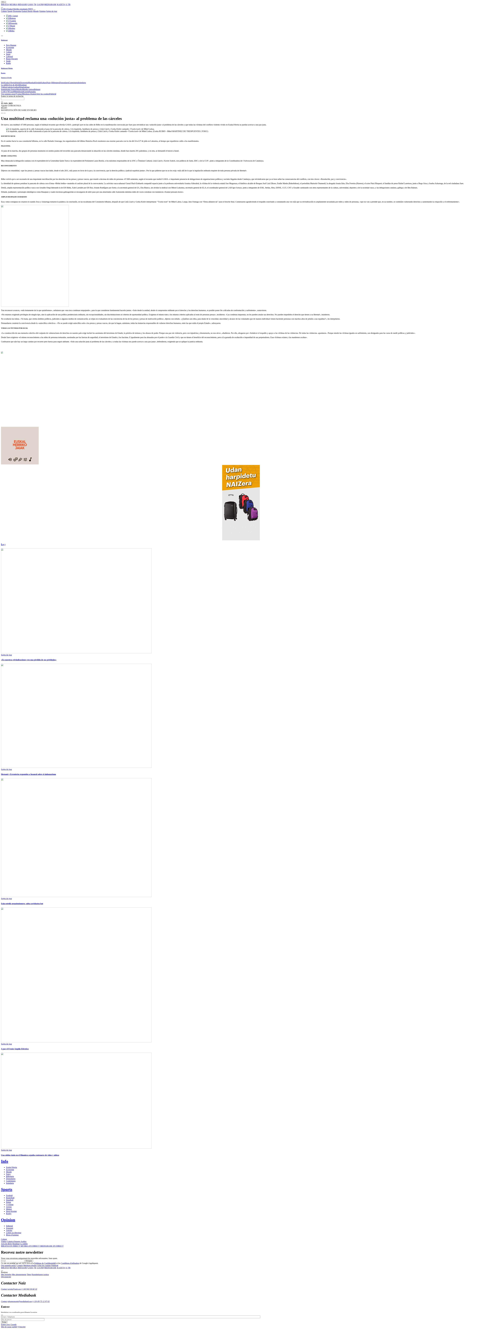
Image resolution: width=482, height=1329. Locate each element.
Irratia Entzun (11, 89)
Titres (29, 1274)
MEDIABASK (50, 4)
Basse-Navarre (12, 59)
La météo (4, 85)
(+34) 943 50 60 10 (29, 1289)
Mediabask (4, 40)
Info (2, 83)
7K (35, 4)
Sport (8, 54)
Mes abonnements (19, 1274)
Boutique (23, 85)
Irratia (3, 89)
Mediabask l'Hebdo (7, 68)
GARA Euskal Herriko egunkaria (14, 9)
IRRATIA (5, 4)
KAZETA (61, 4)
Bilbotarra (55, 83)
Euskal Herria (27, 11)
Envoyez (29, 1261)
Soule (8, 61)
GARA (30, 4)
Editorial (9, 1226)
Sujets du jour (51, 11)
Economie (10, 47)
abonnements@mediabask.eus (20, 1301)
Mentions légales (29, 94)
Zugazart (9, 1228)
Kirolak (38, 83)
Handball (9, 1200)
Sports (9, 11)
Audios (16, 87)
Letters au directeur (13, 1233)
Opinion (42, 11)
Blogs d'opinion (12, 1235)
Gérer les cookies (42, 94)
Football (9, 1195)
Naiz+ (49, 83)
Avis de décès (13, 85)
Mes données (6, 1274)
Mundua (31, 83)
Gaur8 (11, 92)
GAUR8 (40, 4)
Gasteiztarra (73, 83)
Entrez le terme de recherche (12, 96)
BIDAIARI (22, 4)
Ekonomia (17, 11)
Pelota (8, 1202)
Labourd (9, 56)
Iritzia (17, 83)
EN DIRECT (11, 1246)
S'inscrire (21, 1327)
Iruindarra (82, 83)
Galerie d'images (13, 1241)
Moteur (9, 1209)
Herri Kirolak (11, 1211)
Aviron (9, 1207)
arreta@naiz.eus (14, 1289)
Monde (36, 11)
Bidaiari (37, 89)
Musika (19, 89)
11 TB (67, 4)
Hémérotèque (24, 87)
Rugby (8, 1214)
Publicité (52, 94)
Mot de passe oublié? (9, 1327)
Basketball (10, 1198)
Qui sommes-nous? (8, 94)
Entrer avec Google (8, 1324)
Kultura (44, 83)
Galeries (10, 87)
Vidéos (4, 87)
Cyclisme (9, 1204)
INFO (30, 9)
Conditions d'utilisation (70, 1263)
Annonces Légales (6, 77)
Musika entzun (28, 89)
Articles (9, 1230)
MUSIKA (13, 4)
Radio (8, 63)
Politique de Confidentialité (45, 1263)
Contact (19, 94)
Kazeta (3, 73)
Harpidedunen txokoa (40, 1274)
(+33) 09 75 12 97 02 (41, 1301)
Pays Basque (11, 45)
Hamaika (32, 92)
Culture (4, 11)
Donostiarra (64, 83)
